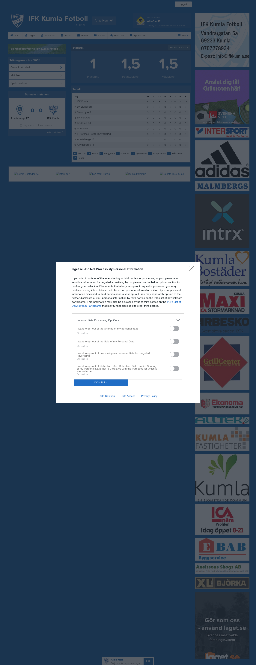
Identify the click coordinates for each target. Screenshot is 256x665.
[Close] (192, 269)
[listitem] (128, 320)
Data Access (128, 395)
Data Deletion (107, 395)
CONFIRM (101, 382)
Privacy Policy (149, 395)
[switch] (174, 328)
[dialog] (128, 332)
